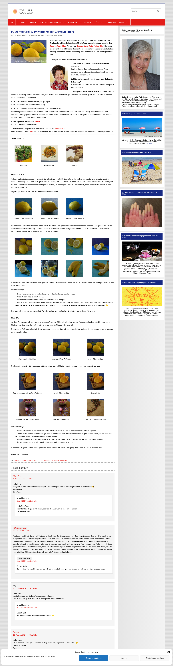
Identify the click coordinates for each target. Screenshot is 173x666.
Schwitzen (22, 22)
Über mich (100, 22)
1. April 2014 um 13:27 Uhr (23, 479)
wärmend (63, 460)
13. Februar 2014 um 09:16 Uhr (25, 635)
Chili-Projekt (73, 22)
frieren (16, 460)
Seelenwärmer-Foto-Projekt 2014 (90, 46)
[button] (168, 652)
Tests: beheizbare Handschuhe (52, 22)
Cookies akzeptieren (93, 658)
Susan (16, 632)
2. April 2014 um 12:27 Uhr (27, 561)
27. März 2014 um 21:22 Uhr (24, 531)
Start (11, 22)
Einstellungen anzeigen (155, 658)
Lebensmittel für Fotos (35, 460)
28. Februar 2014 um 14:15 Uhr (25, 588)
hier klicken (150, 143)
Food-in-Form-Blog (58, 46)
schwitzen (55, 460)
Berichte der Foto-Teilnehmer (42, 35)
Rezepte (47, 460)
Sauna (30, 131)
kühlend (23, 460)
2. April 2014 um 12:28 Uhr (27, 608)
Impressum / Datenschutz (118, 22)
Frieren (33, 22)
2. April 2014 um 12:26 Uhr (27, 501)
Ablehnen (124, 658)
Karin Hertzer (22, 35)
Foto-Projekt (86, 22)
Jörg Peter (17, 476)
